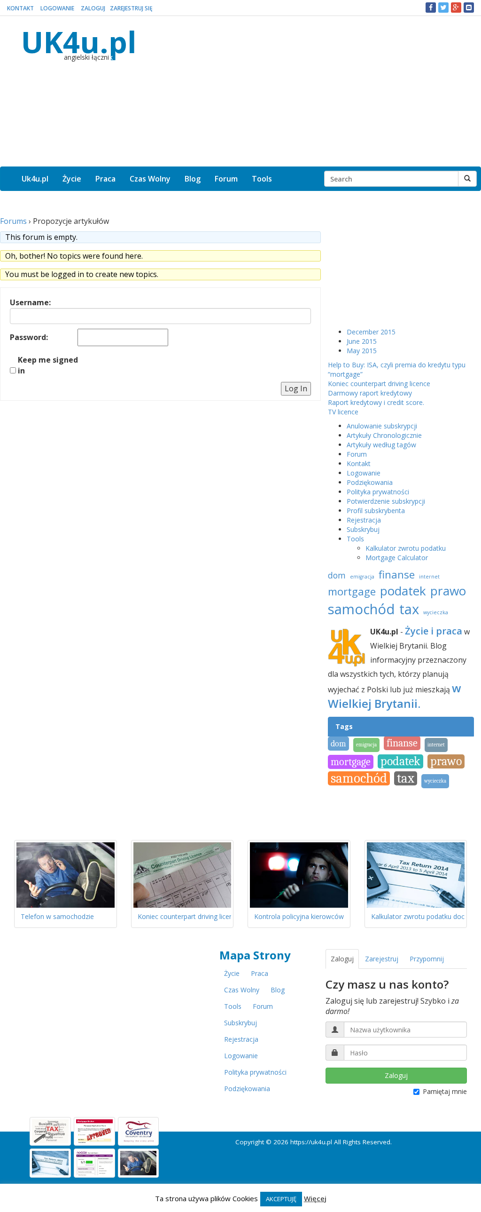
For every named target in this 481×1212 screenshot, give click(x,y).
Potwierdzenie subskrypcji (386, 501)
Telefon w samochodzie (57, 916)
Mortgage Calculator (396, 557)
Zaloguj (93, 8)
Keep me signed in (48, 365)
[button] (431, 7)
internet (429, 576)
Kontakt (20, 8)
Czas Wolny (150, 179)
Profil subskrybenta (376, 510)
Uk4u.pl (35, 179)
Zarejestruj (381, 958)
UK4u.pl (78, 42)
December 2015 (371, 331)
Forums (13, 221)
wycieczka (435, 612)
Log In (296, 388)
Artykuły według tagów (381, 444)
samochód (361, 609)
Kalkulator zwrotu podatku (405, 548)
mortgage (352, 591)
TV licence (343, 411)
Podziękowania (370, 482)
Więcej (315, 1198)
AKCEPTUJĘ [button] (281, 1199)
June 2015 (362, 341)
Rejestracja (364, 519)
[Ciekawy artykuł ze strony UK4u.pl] (469, 7)
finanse (397, 574)
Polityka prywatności (378, 491)
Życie (71, 179)
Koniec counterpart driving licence (379, 383)
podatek (403, 590)
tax (409, 609)
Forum (226, 179)
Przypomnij (427, 958)
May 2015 (362, 350)
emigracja (362, 576)
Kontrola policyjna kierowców (299, 916)
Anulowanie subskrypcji (382, 425)
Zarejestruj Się (131, 8)
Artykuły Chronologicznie (384, 435)
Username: (30, 302)
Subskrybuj (363, 529)
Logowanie (57, 8)
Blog (193, 179)
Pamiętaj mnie (445, 1091)
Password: (29, 337)
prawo (448, 590)
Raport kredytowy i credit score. (376, 402)
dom (337, 575)
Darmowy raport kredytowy (370, 392)
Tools (262, 179)
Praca (105, 179)
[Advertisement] (316, 91)
